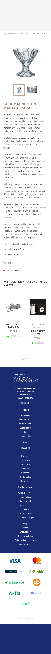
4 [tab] (28, 359)
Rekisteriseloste (25, 536)
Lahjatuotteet (25, 487)
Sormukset (25, 481)
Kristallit (26, 509)
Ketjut (25, 452)
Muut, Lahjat (25, 513)
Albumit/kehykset (25, 493)
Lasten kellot (25, 415)
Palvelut (25, 528)
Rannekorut (25, 468)
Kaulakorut (25, 448)
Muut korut (25, 464)
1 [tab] (20, 359)
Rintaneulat (25, 477)
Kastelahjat (25, 497)
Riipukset (25, 473)
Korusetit (25, 456)
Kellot (25, 409)
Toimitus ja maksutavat (25, 540)
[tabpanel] (13, 315)
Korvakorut (25, 460)
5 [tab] (31, 359)
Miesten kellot (25, 419)
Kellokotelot (25, 501)
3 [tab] (25, 359)
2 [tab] (23, 359)
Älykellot (25, 432)
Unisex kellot (25, 428)
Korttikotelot (25, 505)
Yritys (25, 523)
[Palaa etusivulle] (4, 34)
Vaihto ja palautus (25, 544)
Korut (25, 442)
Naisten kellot (25, 423)
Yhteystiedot (25, 532)
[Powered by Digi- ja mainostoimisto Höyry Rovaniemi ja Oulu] (25, 618)
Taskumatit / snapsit (26, 517)
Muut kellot (26, 436)
